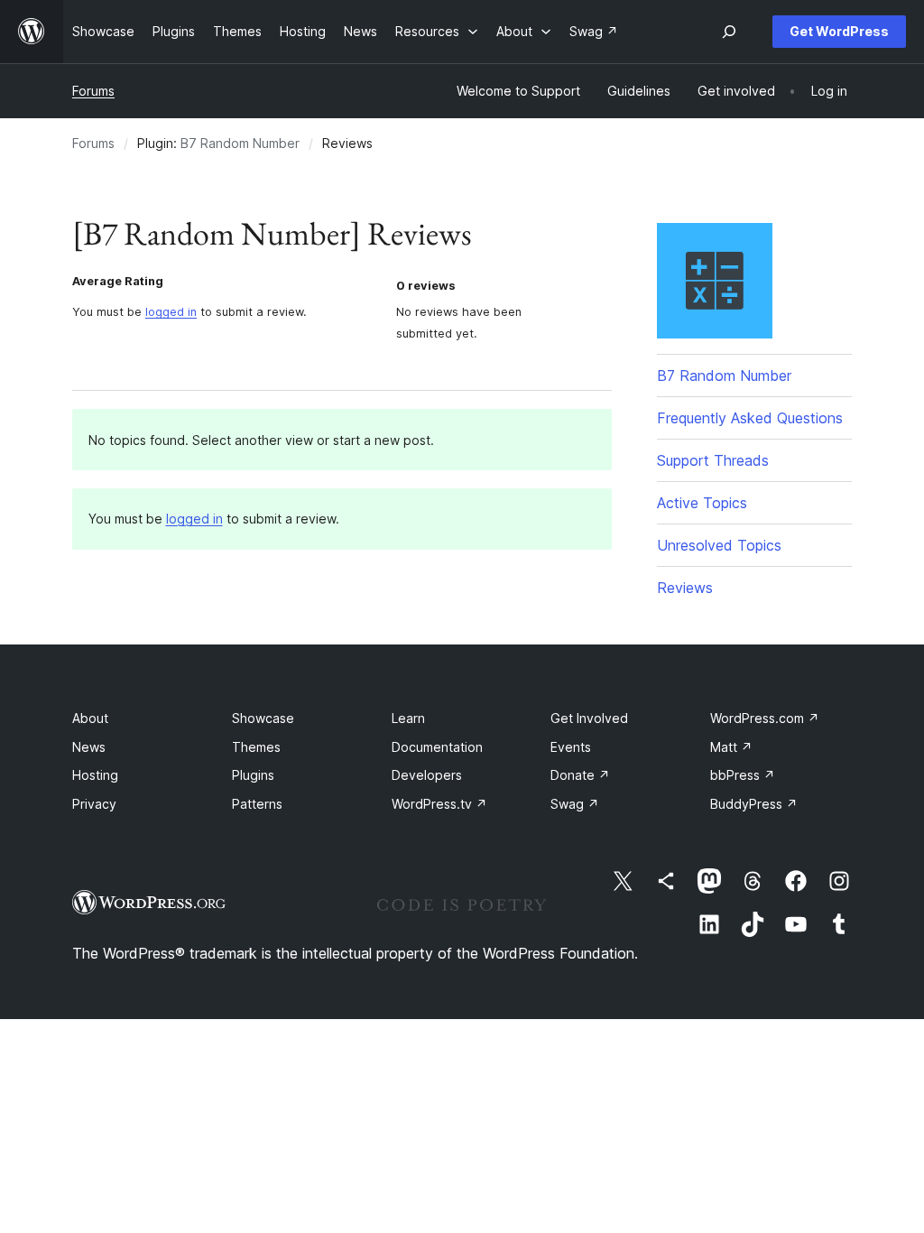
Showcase (263, 718)
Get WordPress (839, 31)
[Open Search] (729, 31)
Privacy (94, 803)
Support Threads (713, 460)
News (89, 747)
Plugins (253, 775)
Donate (580, 775)
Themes (256, 747)
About (90, 718)
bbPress (742, 775)
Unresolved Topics (719, 545)
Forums (93, 90)
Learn (408, 718)
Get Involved (589, 718)
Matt (731, 747)
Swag (574, 803)
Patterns (257, 803)
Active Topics (702, 503)
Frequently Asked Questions (750, 418)
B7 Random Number (240, 143)
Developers (427, 775)
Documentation (437, 747)
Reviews (685, 588)
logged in (171, 312)
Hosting (95, 775)
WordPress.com (764, 718)
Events (570, 747)
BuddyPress (754, 803)
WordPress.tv (439, 803)
